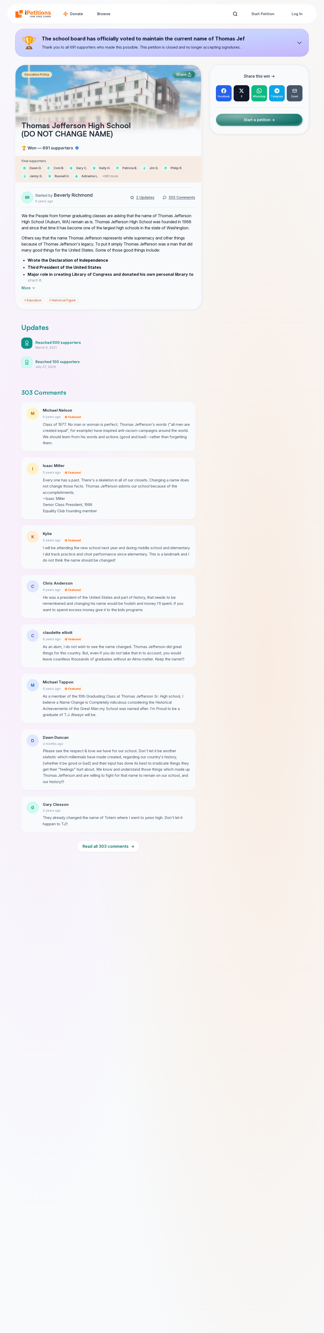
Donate (76, 14)
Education (33, 300)
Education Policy (37, 74)
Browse (103, 14)
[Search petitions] (235, 14)
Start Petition (262, 14)
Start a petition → (259, 120)
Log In (297, 14)
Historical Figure (62, 300)
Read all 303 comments (108, 846)
